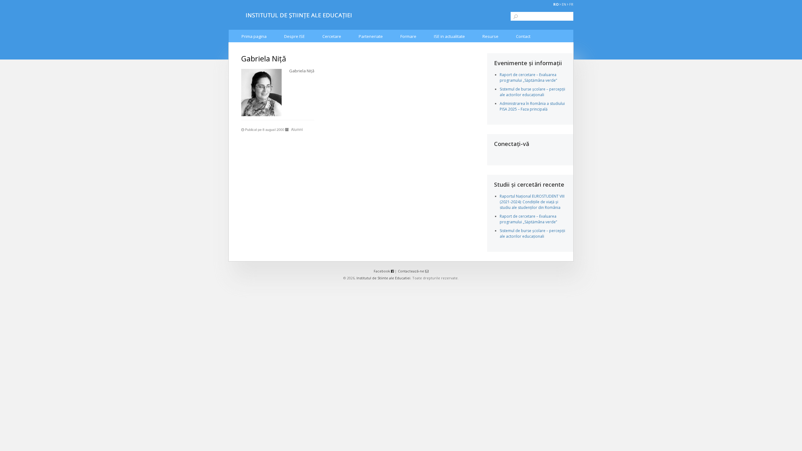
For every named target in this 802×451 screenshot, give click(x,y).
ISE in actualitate (449, 36)
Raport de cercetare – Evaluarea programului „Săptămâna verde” (528, 77)
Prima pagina (254, 36)
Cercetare (331, 36)
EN (564, 4)
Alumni (297, 129)
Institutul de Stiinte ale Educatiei (383, 278)
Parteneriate (371, 36)
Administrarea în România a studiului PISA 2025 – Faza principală (532, 106)
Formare (408, 36)
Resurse (490, 36)
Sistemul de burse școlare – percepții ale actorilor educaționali (532, 91)
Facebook (382, 271)
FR (571, 4)
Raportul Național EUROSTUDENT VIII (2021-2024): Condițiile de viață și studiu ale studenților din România (532, 202)
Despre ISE (294, 36)
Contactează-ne (411, 271)
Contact (523, 36)
